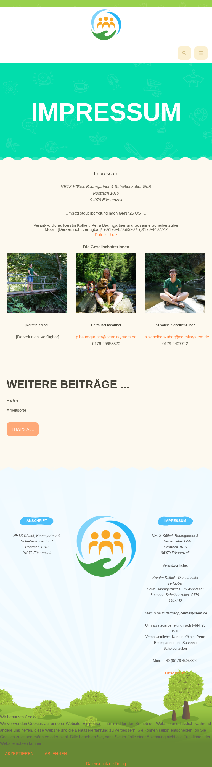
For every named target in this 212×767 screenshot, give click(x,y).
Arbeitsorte (16, 410)
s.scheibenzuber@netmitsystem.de (177, 337)
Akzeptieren (19, 753)
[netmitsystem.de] (106, 24)
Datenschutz (106, 234)
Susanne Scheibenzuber (175, 325)
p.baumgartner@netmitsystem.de (106, 337)
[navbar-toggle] (201, 53)
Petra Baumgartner (106, 325)
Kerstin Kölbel (37, 325)
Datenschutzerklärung (106, 763)
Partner (13, 400)
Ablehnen (56, 753)
